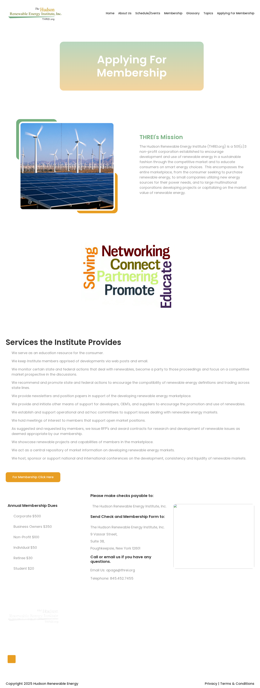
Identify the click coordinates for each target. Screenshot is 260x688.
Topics (208, 13)
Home (110, 13)
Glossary (193, 13)
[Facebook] (12, 659)
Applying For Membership (235, 13)
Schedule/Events (147, 13)
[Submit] (247, 624)
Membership (173, 13)
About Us (125, 13)
